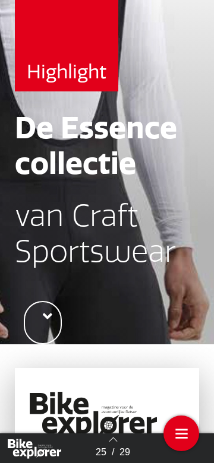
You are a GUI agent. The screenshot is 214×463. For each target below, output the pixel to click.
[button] (43, 322)
